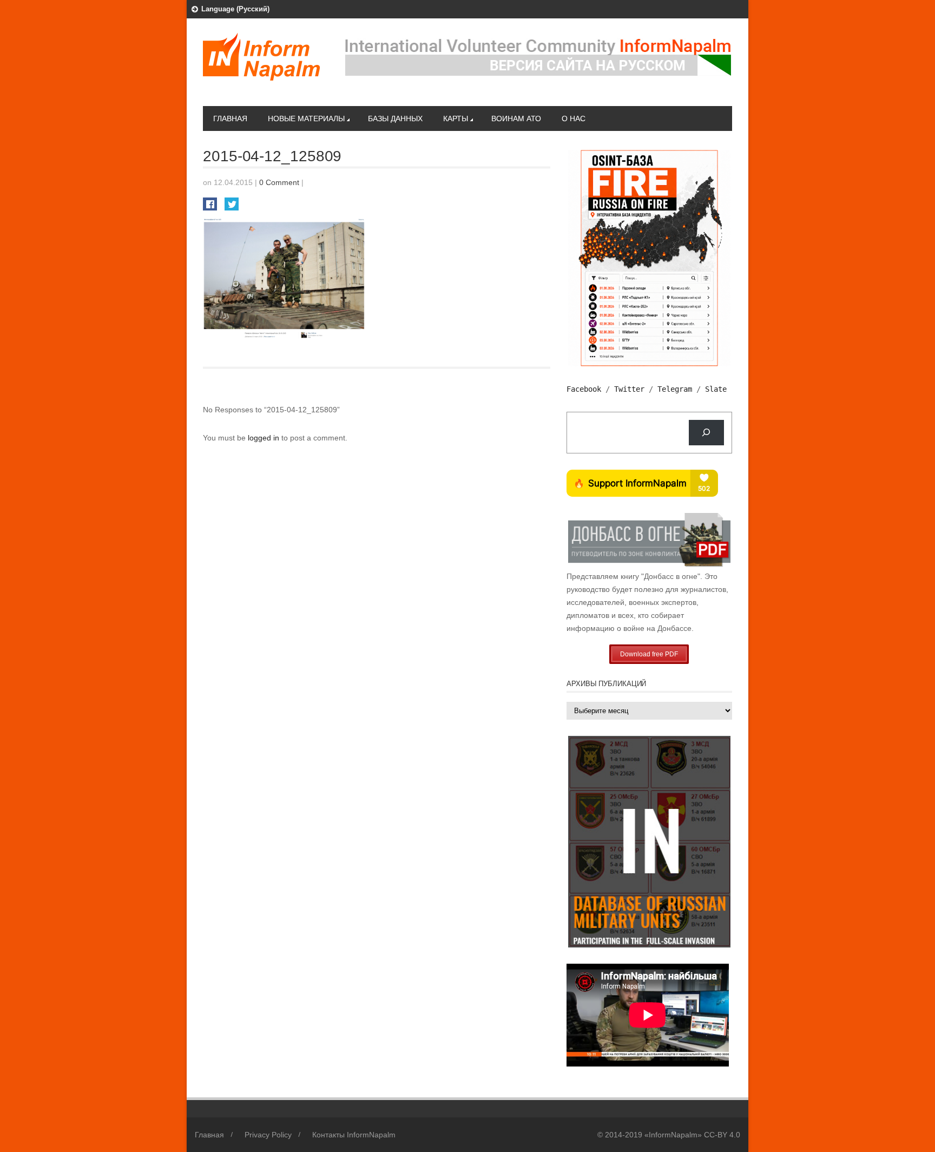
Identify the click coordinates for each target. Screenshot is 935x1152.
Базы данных (395, 118)
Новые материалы (306, 118)
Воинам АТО (516, 118)
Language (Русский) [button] (235, 9)
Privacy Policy (268, 1134)
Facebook (584, 389)
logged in (264, 437)
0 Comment (279, 182)
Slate (716, 389)
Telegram (674, 389)
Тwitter (629, 389)
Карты (455, 118)
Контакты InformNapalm (354, 1134)
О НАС (573, 118)
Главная (230, 118)
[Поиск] (706, 432)
